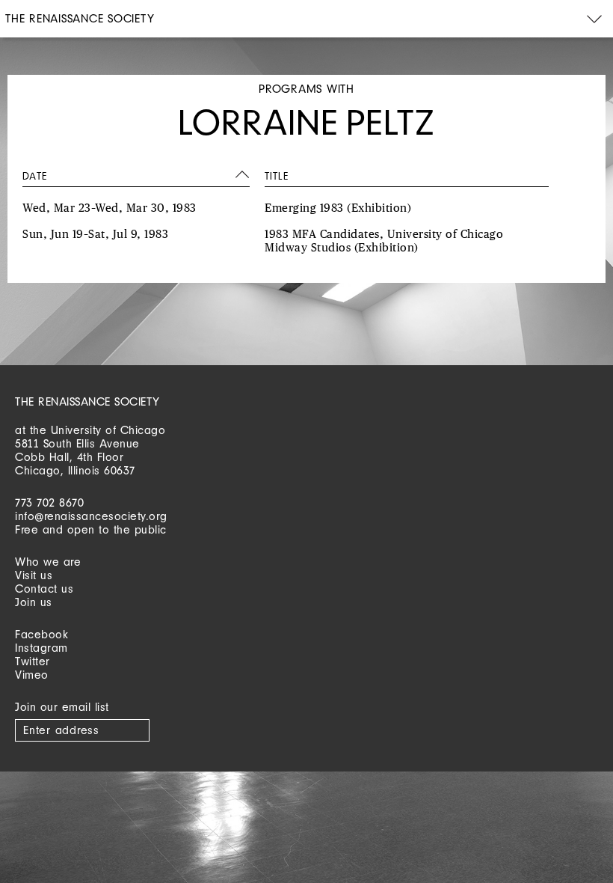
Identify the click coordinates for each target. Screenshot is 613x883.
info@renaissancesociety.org (91, 516)
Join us (33, 602)
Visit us (33, 575)
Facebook (41, 634)
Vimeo (32, 674)
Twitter (32, 661)
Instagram (41, 648)
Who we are (48, 561)
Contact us (44, 588)
